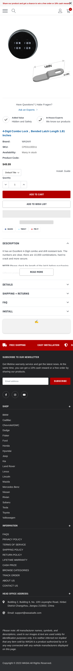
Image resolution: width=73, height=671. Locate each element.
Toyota (6, 512)
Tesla (5, 507)
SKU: (5, 147)
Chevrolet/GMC (11, 425)
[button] (36, 214)
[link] (6, 394)
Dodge (6, 430)
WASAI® (26, 141)
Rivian (6, 497)
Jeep (5, 456)
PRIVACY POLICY (12, 539)
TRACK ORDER (11, 575)
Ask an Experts (27, 109)
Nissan (6, 492)
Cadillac (7, 420)
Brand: (6, 141)
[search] (14, 11)
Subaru (6, 502)
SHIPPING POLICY (13, 549)
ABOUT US (9, 580)
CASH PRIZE (10, 565)
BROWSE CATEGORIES (16, 570)
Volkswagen (9, 517)
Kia (4, 461)
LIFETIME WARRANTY (15, 560)
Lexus (6, 471)
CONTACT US (10, 585)
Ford (5, 440)
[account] (60, 11)
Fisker (6, 435)
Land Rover (9, 466)
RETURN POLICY (12, 554)
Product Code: (11, 157)
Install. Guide (63, 171)
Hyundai (7, 451)
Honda (6, 445)
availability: (9, 152)
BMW (5, 414)
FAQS (6, 534)
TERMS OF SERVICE (14, 544)
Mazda (6, 481)
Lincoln (6, 476)
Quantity (7, 178)
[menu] (5, 10)
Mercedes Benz (11, 487)
